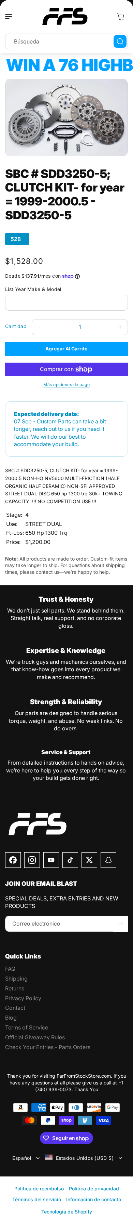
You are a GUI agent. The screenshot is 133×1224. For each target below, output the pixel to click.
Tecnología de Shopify (66, 1211)
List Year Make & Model (33, 289)
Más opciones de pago (66, 384)
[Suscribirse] (120, 924)
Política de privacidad (94, 1188)
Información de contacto (93, 1199)
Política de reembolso (39, 1188)
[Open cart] (120, 17)
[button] (10, 17)
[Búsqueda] (120, 41)
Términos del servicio (36, 1199)
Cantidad (16, 326)
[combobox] (66, 41)
